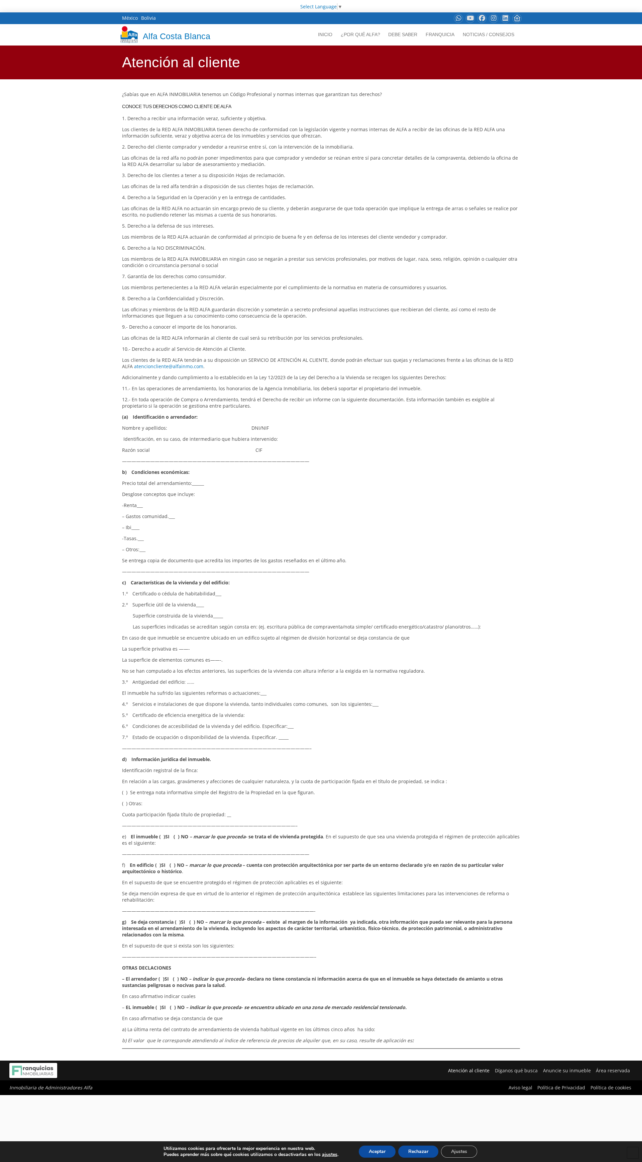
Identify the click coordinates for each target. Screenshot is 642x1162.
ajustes (329, 1155)
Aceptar (377, 1151)
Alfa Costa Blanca (176, 36)
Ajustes (459, 1151)
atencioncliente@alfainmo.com (168, 366)
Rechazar (418, 1151)
